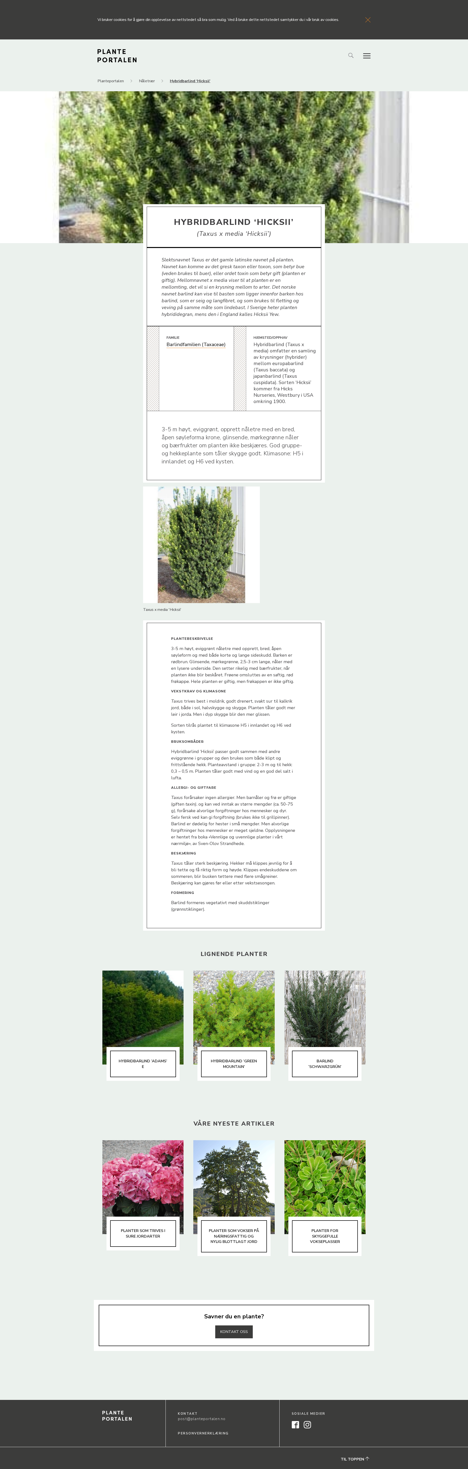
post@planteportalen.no (201, 1419)
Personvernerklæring (203, 1433)
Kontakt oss (234, 1331)
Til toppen (353, 1459)
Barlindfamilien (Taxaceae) (196, 344)
